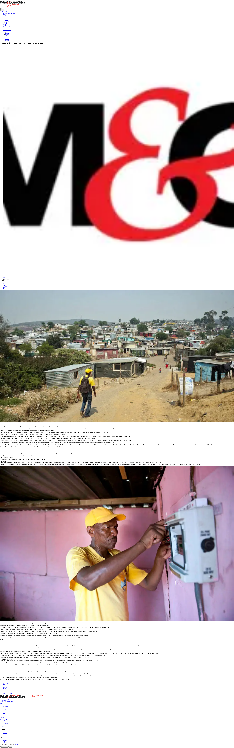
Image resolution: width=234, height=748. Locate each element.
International (5, 708)
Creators (4, 700)
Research (4, 741)
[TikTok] (4, 11)
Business (2, 717)
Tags (1, 700)
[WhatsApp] (6, 11)
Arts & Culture (3, 726)
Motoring (5, 711)
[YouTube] (7, 11)
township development (7, 693)
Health (4, 710)
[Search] (4, 9)
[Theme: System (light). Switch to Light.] (2, 10)
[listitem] (2, 699)
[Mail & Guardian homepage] (117, 4)
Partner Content (3, 735)
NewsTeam (16, 744)
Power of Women (6, 731)
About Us (5, 742)
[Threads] (3, 11)
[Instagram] (1, 11)
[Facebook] (0, 11)
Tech (4, 713)
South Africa (5, 706)
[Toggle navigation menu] (1, 8)
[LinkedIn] (2, 11)
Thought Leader (5, 720)
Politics (1, 716)
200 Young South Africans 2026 (6, 701)
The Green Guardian (4, 725)
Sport (4, 714)
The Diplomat (5, 723)
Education (5, 709)
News (2, 704)
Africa (4, 707)
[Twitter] (5, 11)
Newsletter (5, 740)
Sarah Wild (5, 277)
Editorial (4, 722)
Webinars (5, 733)
